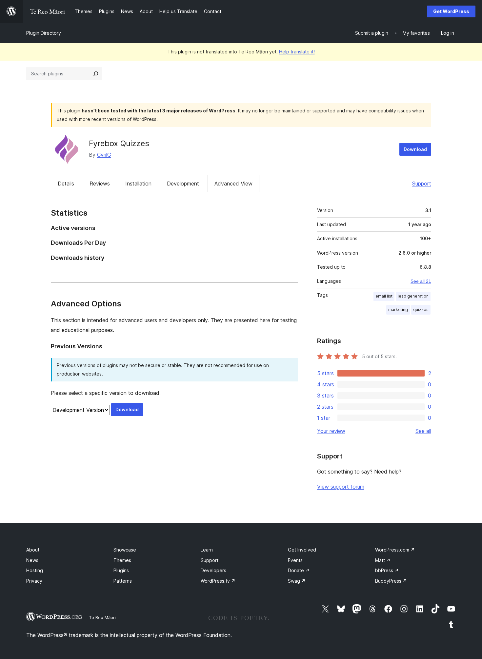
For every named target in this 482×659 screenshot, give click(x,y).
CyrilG (104, 154)
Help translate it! (297, 51)
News (32, 560)
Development (183, 183)
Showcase (124, 549)
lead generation (413, 296)
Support (421, 183)
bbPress (387, 570)
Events (295, 560)
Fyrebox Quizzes (119, 143)
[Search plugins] (95, 73)
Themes (122, 560)
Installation (138, 183)
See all (423, 431)
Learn (207, 549)
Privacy (34, 581)
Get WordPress (451, 11)
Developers (213, 570)
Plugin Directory (43, 33)
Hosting (34, 570)
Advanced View (233, 183)
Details (66, 183)
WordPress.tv (218, 581)
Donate (299, 570)
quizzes (421, 309)
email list (383, 296)
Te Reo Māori (102, 617)
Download (415, 149)
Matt (383, 560)
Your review (331, 431)
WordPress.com (395, 549)
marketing (398, 309)
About (32, 549)
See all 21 (421, 281)
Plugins (121, 570)
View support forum (340, 486)
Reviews (100, 183)
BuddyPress (391, 581)
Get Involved (302, 549)
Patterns (122, 581)
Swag (297, 581)
